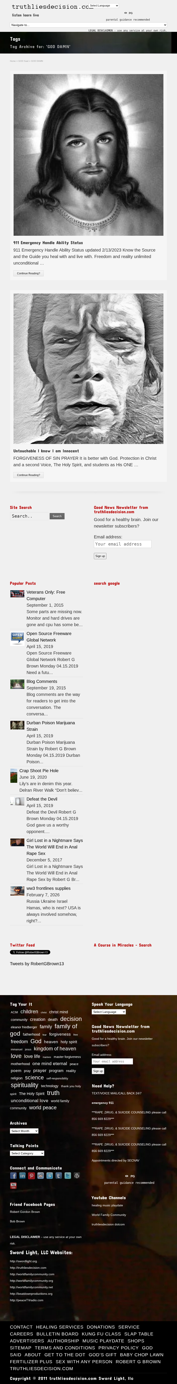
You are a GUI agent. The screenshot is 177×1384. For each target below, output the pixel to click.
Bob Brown (17, 1221)
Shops (136, 1340)
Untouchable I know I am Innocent (46, 450)
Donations (101, 1326)
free (75, 1034)
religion (16, 1078)
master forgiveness (67, 1057)
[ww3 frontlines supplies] (17, 891)
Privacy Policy (118, 1347)
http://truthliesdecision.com (28, 1267)
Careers (21, 1333)
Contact (21, 1326)
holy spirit (69, 1042)
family (46, 1026)
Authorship (63, 1340)
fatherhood (31, 1034)
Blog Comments (42, 681)
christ (44, 1012)
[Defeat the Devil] (17, 801)
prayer (39, 1070)
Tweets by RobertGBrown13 (37, 963)
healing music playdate (107, 1205)
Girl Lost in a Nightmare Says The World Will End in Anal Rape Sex (55, 847)
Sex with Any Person (84, 1361)
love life (32, 1056)
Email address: (108, 536)
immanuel (16, 1049)
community (19, 1020)
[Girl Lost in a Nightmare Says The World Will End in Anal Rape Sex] (17, 842)
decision (71, 1019)
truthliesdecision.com (41, 1368)
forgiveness (60, 1034)
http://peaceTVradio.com (26, 1300)
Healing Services (60, 1326)
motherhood (20, 1064)
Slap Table (138, 1333)
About (33, 1354)
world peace (43, 1107)
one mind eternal (49, 1063)
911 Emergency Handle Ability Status (48, 242)
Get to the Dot (64, 1354)
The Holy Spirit (31, 1094)
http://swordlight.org (23, 1261)
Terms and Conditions (65, 1347)
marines (47, 1057)
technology (49, 1086)
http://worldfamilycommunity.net (31, 1287)
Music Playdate (103, 1340)
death (53, 1019)
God (35, 1041)
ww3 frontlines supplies (49, 888)
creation (37, 1019)
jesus (28, 1049)
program (56, 1071)
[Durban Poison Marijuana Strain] (17, 725)
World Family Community (109, 1215)
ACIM (14, 1012)
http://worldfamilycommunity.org (31, 1280)
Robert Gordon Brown (25, 1211)
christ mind (58, 1012)
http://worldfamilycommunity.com (32, 1274)
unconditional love (29, 1100)
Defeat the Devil (42, 799)
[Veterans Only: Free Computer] (17, 594)
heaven (51, 1041)
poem (16, 1070)
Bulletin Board (57, 1333)
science (34, 1077)
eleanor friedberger (24, 1027)
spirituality (24, 1085)
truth (53, 1092)
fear (45, 1034)
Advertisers (27, 1340)
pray (27, 1071)
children (29, 1011)
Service (129, 1326)
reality (71, 1071)
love (16, 1056)
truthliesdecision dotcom (108, 1224)
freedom (19, 1041)
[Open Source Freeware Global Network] (17, 638)
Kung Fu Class (101, 1333)
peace (74, 1064)
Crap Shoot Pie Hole (38, 770)
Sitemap (21, 1347)
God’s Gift (103, 1354)
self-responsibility (57, 1078)
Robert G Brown (138, 1361)
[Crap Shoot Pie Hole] (14, 775)
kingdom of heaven (55, 1048)
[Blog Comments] (17, 684)
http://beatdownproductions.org (31, 1293)
